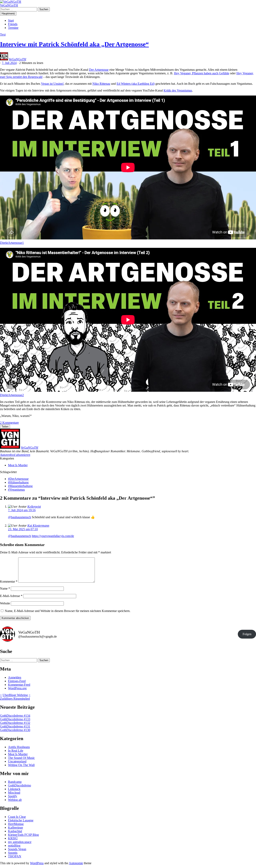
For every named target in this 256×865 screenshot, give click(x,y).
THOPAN (14, 856)
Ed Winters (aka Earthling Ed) (136, 83)
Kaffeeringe (15, 827)
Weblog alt (15, 799)
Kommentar (8, 581)
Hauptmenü (8, 13)
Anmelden (14, 677)
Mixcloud (14, 792)
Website (5, 603)
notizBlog (14, 845)
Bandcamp (15, 781)
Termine (13, 27)
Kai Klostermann (38, 525)
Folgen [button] (247, 634)
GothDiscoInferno (19, 785)
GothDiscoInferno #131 (15, 726)
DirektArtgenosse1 (12, 242)
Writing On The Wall (21, 765)
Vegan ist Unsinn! (52, 83)
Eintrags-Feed (17, 681)
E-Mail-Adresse (11, 596)
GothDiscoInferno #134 (15, 715)
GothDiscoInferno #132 (15, 722)
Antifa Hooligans (19, 747)
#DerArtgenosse (18, 478)
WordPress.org (17, 688)
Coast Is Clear (17, 816)
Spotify (12, 796)
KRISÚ (13, 838)
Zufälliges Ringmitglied (15, 698)
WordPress (37, 863)
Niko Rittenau (101, 83)
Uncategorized (17, 761)
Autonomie (76, 863)
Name (5, 588)
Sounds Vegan (17, 849)
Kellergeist (34, 506)
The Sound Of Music (21, 757)
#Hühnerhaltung (18, 482)
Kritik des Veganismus (178, 90)
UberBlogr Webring (15, 695)
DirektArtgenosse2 (12, 395)
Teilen (5, 426)
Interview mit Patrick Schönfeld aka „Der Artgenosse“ (74, 44)
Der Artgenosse (99, 69)
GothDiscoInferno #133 (15, 719)
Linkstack (14, 789)
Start (11, 20)
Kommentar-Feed (19, 684)
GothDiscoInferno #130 (15, 730)
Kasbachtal (15, 831)
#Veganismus (16, 489)
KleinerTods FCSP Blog (23, 834)
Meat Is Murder (18, 465)
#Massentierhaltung (20, 486)
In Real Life (15, 750)
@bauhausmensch (19, 517)
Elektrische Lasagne (20, 820)
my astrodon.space (19, 842)
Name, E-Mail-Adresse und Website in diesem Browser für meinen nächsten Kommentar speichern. (67, 611)
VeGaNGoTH (9, 5)
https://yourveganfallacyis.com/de (53, 536)
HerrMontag (16, 824)
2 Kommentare (9, 422)
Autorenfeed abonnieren (15, 454)
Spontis (12, 852)
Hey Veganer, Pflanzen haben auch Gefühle (201, 73)
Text (3, 34)
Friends (12, 24)
